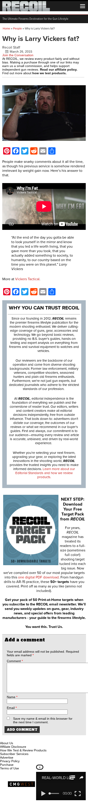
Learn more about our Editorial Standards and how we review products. (45, 473)
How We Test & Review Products (23, 750)
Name (12, 697)
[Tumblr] (26, 738)
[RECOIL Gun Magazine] (26, 10)
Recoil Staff (11, 47)
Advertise (6, 757)
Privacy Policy (10, 761)
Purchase (7, 764)
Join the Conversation (17, 55)
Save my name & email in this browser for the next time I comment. (42, 720)
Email (12, 708)
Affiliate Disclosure (13, 746)
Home (6, 28)
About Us (6, 743)
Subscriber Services (14, 754)
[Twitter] (33, 738)
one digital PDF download (38, 577)
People (17, 28)
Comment (15, 661)
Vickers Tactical (27, 279)
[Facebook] (4, 738)
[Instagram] (11, 738)
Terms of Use (9, 768)
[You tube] (18, 738)
